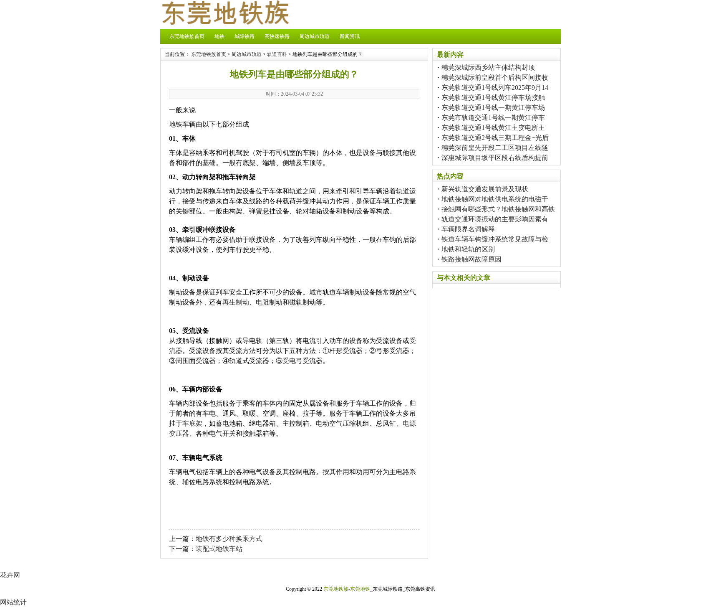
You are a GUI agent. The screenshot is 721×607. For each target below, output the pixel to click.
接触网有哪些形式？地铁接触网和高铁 (498, 209)
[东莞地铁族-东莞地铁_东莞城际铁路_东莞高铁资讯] (225, 22)
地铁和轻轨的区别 (468, 249)
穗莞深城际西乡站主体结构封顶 (488, 67)
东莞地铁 (360, 589)
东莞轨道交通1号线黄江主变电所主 (493, 127)
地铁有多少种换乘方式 (229, 538)
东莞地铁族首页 (186, 36)
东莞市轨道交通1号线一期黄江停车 (493, 117)
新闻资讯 (350, 36)
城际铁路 (244, 36)
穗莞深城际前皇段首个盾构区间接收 (494, 77)
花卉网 (10, 575)
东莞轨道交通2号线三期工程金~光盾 (495, 137)
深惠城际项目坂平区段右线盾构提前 (494, 157)
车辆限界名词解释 (468, 229)
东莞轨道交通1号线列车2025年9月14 (494, 87)
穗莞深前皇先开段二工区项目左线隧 (494, 147)
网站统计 (13, 602)
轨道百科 (277, 54)
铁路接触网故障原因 (471, 259)
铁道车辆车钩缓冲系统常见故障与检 (494, 239)
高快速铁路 (277, 36)
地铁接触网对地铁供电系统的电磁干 (494, 199)
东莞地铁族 (335, 589)
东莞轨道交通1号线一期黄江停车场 (493, 107)
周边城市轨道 (315, 36)
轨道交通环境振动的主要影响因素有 (494, 219)
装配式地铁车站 (219, 548)
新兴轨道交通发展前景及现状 (484, 189)
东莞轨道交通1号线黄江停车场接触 (493, 97)
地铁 (219, 36)
